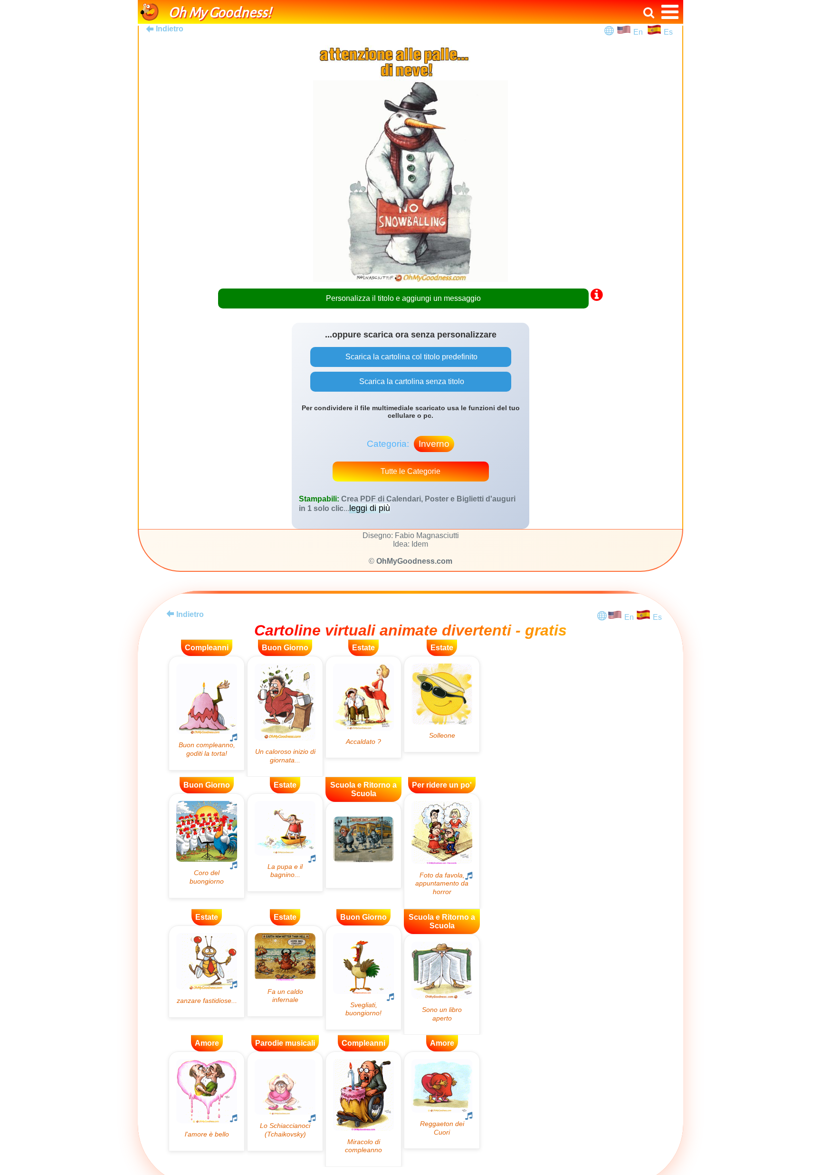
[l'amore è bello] (206, 1101)
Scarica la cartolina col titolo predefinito (410, 357)
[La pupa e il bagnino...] (285, 842)
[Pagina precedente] (170, 613)
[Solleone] (441, 704)
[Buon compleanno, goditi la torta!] (206, 713)
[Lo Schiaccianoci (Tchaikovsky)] (285, 1101)
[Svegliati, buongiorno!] (363, 977)
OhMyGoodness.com (414, 561)
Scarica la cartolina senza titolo (410, 381)
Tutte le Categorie (410, 471)
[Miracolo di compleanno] (363, 1109)
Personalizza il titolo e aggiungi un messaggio (403, 298)
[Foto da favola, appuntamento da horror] (441, 851)
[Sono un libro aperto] (441, 985)
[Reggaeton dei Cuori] (441, 1100)
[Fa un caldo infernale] (285, 971)
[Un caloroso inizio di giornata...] (285, 716)
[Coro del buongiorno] (206, 845)
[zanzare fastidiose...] (206, 971)
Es (668, 32)
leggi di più (369, 508)
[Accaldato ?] (363, 707)
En (640, 32)
